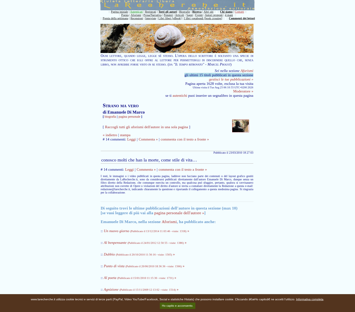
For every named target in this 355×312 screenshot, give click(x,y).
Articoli (179, 15)
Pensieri (168, 15)
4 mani (229, 15)
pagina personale (129, 116)
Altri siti (208, 11)
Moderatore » (243, 91)
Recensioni (136, 18)
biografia (110, 116)
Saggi (189, 15)
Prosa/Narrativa (152, 15)
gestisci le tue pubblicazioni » (231, 79)
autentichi (180, 95)
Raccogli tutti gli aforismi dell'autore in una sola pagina (146, 127)
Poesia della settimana (115, 18)
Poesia (125, 15)
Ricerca (197, 11)
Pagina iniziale (119, 11)
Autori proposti (214, 15)
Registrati (150, 11)
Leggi (131, 139)
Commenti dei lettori (242, 18)
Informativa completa (309, 299)
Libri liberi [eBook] (170, 18)
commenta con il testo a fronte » (185, 139)
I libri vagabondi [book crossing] (203, 18)
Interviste (150, 18)
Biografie (184, 11)
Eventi (199, 15)
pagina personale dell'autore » (179, 213)
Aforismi (136, 15)
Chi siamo (226, 11)
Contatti (239, 11)
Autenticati (136, 11)
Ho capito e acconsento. (177, 305)
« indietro (110, 135)
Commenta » (148, 139)
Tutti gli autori (167, 11)
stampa (125, 135)
